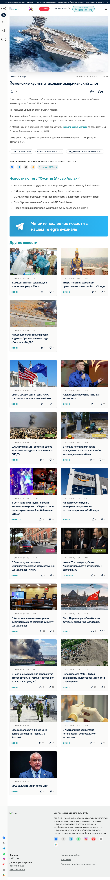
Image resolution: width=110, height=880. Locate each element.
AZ (4, 8)
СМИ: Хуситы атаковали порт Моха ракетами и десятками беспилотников (56, 196)
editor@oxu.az (17, 865)
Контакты (66, 859)
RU (4, 15)
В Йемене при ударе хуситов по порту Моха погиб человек (47, 191)
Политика (68, 575)
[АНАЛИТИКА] (84, 541)
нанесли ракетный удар (75, 127)
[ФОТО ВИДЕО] (33, 652)
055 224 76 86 (17, 869)
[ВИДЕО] (33, 313)
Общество (17, 519)
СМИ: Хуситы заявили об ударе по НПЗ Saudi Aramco (44, 202)
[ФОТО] (33, 541)
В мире (15, 292)
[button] (69, 8)
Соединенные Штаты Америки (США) (85, 151)
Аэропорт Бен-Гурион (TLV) (49, 151)
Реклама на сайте (70, 855)
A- (92, 91)
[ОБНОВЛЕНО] (84, 425)
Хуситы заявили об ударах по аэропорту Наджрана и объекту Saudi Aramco (57, 185)
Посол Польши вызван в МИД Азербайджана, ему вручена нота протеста (44, 2)
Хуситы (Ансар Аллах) (21, 151)
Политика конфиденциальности (78, 864)
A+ (101, 91)
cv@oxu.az (15, 858)
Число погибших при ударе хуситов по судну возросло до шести (51, 208)
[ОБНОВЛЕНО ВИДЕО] (33, 481)
